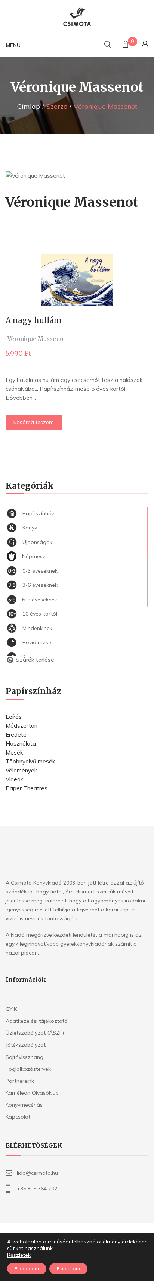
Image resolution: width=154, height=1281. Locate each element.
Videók (14, 779)
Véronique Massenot (36, 338)
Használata (21, 743)
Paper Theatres (26, 788)
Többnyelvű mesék (30, 761)
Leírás (14, 716)
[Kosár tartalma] (125, 45)
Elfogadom (27, 1268)
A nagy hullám (34, 320)
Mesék (14, 752)
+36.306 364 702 (37, 1188)
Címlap (28, 106)
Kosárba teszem (33, 422)
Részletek (19, 1255)
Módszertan (21, 725)
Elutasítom (68, 1268)
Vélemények (21, 770)
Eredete (16, 734)
